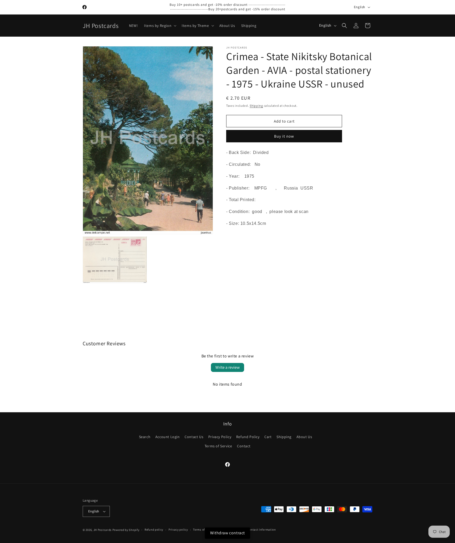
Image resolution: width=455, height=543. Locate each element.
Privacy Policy (219, 436)
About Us (304, 436)
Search (145, 436)
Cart (267, 436)
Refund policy (154, 529)
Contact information (261, 529)
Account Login (167, 436)
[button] (160, 25)
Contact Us (194, 436)
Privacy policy (178, 529)
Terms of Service (218, 446)
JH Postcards (102, 530)
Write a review (227, 367)
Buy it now (284, 136)
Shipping (256, 106)
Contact (243, 446)
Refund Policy (248, 436)
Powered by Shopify (126, 530)
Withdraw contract (227, 533)
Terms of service (204, 529)
